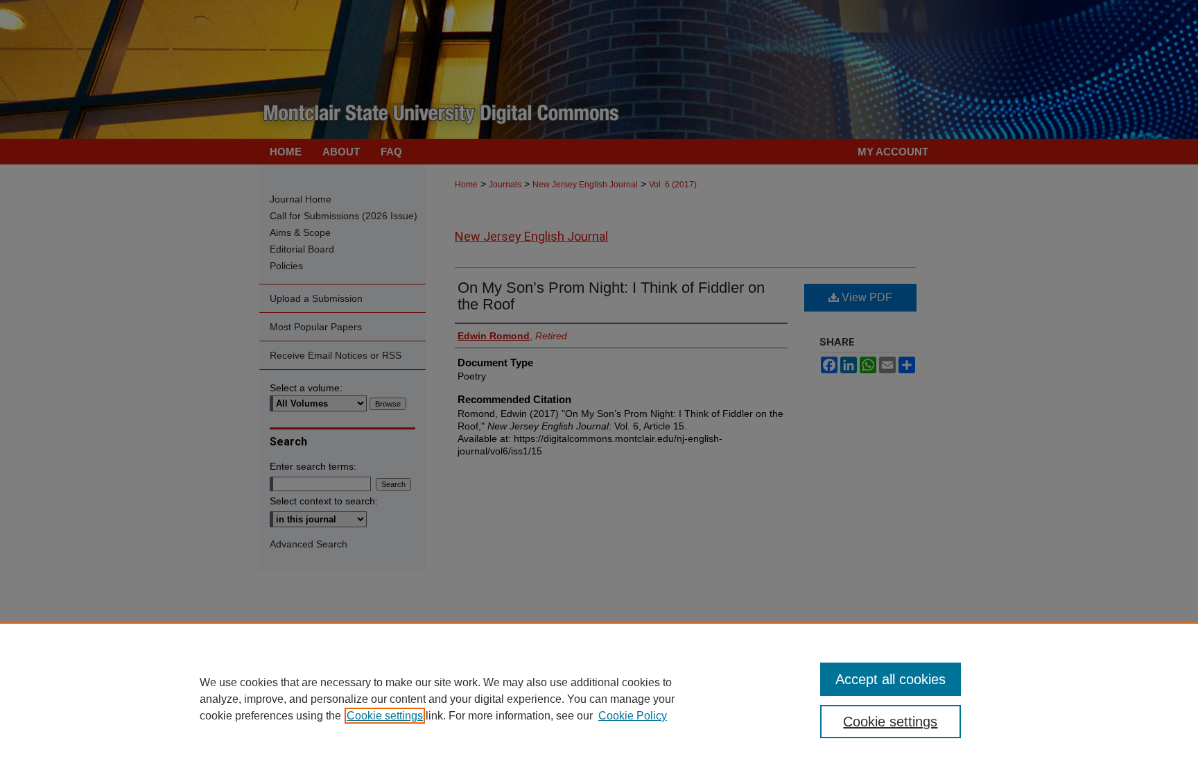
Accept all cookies (890, 679)
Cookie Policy (632, 716)
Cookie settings (385, 716)
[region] (599, 698)
